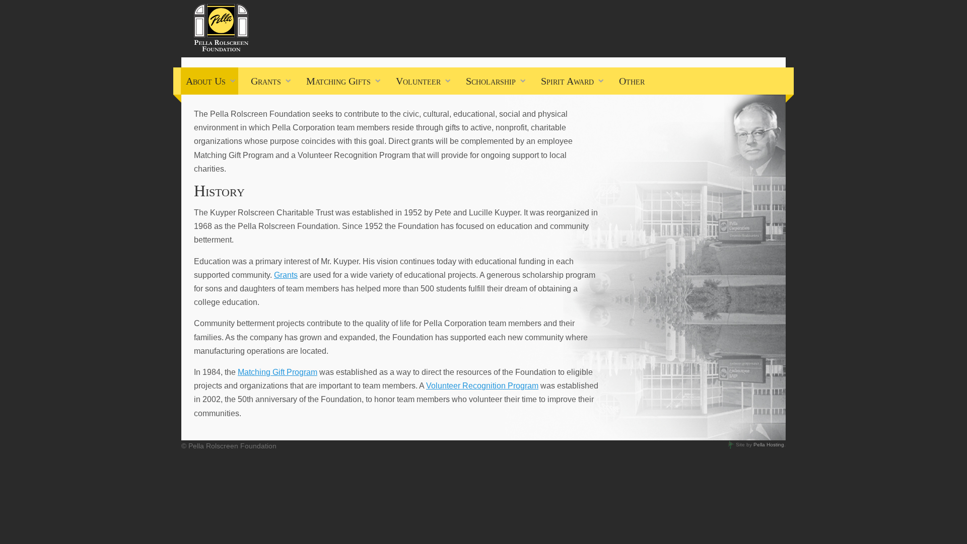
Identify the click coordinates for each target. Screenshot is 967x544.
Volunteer (418, 81)
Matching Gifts (338, 81)
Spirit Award (567, 81)
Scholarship (491, 81)
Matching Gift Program (277, 372)
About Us (206, 81)
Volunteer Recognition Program (482, 385)
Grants (266, 81)
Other (632, 81)
